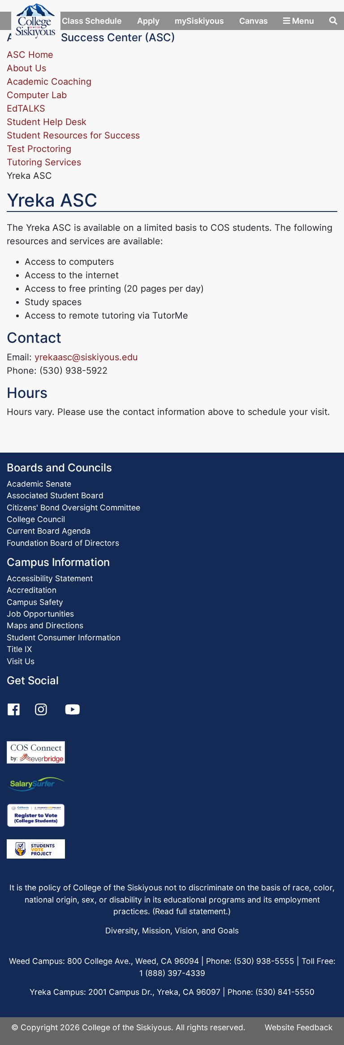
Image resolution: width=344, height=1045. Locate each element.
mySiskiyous (199, 21)
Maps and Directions (45, 625)
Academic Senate (39, 483)
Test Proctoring (39, 148)
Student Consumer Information (63, 637)
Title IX (19, 649)
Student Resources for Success (73, 135)
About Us (26, 68)
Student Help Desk (46, 122)
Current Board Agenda (48, 530)
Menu (302, 21)
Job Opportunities (40, 613)
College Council (36, 519)
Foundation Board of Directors (63, 543)
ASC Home (30, 54)
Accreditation (31, 590)
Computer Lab (37, 95)
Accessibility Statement (50, 578)
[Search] (333, 21)
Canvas (253, 21)
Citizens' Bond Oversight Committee (73, 507)
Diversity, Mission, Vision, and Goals (172, 930)
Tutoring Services (44, 162)
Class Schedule (91, 21)
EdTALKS (26, 108)
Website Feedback (299, 1027)
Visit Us (20, 661)
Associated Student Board (55, 495)
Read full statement (190, 911)
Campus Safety (35, 602)
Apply (148, 21)
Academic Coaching (49, 81)
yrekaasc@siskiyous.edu (86, 357)
